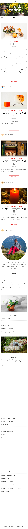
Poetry (3, 434)
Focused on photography (14, 110)
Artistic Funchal (5, 318)
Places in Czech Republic (8, 431)
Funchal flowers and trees (8, 322)
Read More (14, 81)
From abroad (4, 424)
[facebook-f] (12, 1)
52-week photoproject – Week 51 (14, 114)
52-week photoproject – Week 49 (14, 162)
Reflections (14, 41)
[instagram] (15, 1)
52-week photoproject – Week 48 (14, 210)
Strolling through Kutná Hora (9, 332)
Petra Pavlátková (8, 86)
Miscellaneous (5, 428)
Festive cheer (5, 491)
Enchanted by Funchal (7, 328)
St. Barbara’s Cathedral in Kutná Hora (11, 488)
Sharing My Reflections (14, 8)
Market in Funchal (6, 325)
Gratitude (14, 44)
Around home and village (8, 418)
